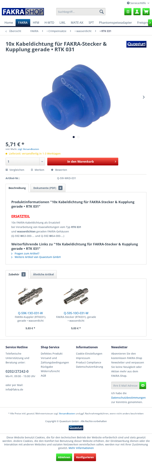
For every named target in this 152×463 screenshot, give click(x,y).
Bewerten (60, 170)
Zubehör (16, 274)
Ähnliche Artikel (43, 274)
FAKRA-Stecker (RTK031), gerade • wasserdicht (76, 318)
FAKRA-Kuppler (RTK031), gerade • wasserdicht (30, 318)
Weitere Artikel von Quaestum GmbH (37, 257)
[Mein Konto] (137, 11)
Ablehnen (64, 457)
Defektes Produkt (51, 353)
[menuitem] (81, 11)
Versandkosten (67, 413)
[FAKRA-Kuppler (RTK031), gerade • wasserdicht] (30, 296)
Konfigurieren (85, 457)
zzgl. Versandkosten (28, 149)
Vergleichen (16, 170)
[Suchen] (101, 11)
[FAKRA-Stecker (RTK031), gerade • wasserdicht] (76, 296)
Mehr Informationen (81, 448)
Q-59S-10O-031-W (76, 313)
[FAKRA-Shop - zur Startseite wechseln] (23, 12)
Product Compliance (88, 362)
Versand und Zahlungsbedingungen (55, 360)
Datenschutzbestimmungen (128, 397)
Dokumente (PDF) (47, 188)
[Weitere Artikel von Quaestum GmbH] (136, 47)
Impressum (83, 358)
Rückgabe (47, 366)
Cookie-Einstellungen (89, 353)
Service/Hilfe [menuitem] (138, 3)
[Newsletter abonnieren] (142, 385)
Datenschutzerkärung (89, 366)
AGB (43, 375)
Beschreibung (17, 188)
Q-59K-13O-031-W (30, 313)
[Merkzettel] (128, 11)
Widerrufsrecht (50, 371)
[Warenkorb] (146, 11)
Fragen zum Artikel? (26, 253)
